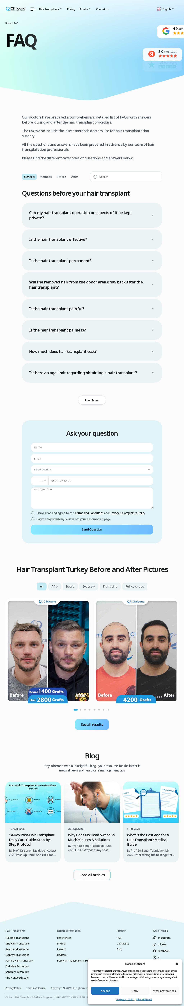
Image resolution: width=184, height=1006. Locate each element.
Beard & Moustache (16, 949)
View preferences (164, 991)
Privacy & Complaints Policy (127, 513)
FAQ (119, 937)
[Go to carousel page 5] (94, 710)
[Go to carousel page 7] (104, 710)
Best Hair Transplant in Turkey (75, 960)
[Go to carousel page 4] (90, 710)
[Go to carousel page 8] (108, 710)
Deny (135, 991)
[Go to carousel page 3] (85, 710)
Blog (119, 949)
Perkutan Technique (17, 966)
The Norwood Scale (16, 977)
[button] (177, 964)
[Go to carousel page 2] (80, 710)
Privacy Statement (144, 999)
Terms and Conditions (89, 513)
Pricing (71, 9)
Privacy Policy (13, 988)
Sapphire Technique (17, 972)
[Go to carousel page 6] (99, 710)
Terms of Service (35, 988)
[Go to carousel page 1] (75, 710)
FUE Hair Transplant (17, 937)
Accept (105, 991)
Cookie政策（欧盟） (125, 999)
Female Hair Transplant (19, 960)
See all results (92, 724)
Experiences (64, 937)
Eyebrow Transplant (17, 955)
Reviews (61, 955)
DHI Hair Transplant (17, 943)
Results (61, 949)
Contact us (102, 9)
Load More (92, 400)
